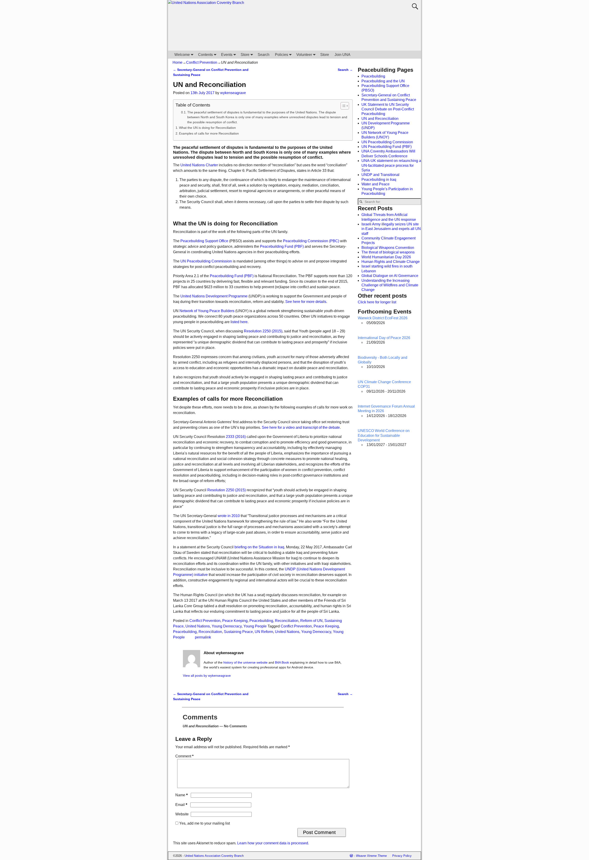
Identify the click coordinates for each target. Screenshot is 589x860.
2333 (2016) (236, 437)
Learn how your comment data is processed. (273, 843)
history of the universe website (245, 662)
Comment (184, 756)
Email (181, 805)
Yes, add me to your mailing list (204, 823)
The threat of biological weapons (388, 252)
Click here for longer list (377, 302)
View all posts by (207, 675)
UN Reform (264, 632)
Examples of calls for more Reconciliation (209, 133)
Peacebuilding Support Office (204, 241)
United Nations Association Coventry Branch (214, 855)
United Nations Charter (199, 165)
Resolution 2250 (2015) (263, 331)
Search (263, 55)
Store (245, 55)
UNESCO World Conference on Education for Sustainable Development (384, 435)
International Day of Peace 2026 (384, 338)
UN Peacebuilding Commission (206, 261)
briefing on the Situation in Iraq (259, 547)
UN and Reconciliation (379, 119)
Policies (281, 55)
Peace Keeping (235, 621)
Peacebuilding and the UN (383, 81)
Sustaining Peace (238, 632)
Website (182, 814)
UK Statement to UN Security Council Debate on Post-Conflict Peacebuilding (387, 109)
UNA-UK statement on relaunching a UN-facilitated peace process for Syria (391, 165)
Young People (255, 626)
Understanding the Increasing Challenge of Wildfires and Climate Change (389, 285)
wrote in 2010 (229, 516)
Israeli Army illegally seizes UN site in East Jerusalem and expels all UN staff (391, 229)
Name (181, 795)
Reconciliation (286, 621)
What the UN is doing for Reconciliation (207, 127)
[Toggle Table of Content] (342, 106)
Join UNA (342, 55)
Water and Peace (375, 184)
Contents (205, 55)
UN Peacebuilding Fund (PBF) (386, 147)
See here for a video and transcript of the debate (301, 427)
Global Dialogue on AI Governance (389, 276)
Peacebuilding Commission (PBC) (311, 241)
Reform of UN (311, 621)
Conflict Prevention (201, 62)
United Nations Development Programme (213, 296)
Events (226, 55)
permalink (203, 637)
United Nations (197, 626)
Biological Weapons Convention (387, 248)
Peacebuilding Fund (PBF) (282, 246)
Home (177, 62)
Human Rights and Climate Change (390, 262)
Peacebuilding (261, 621)
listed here (239, 322)
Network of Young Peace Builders (206, 311)
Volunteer (304, 55)
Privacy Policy (402, 855)
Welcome (182, 55)
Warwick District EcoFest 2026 (382, 318)
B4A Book (282, 662)
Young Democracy (227, 626)
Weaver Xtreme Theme (371, 855)
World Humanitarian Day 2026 (386, 257)
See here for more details (305, 302)
